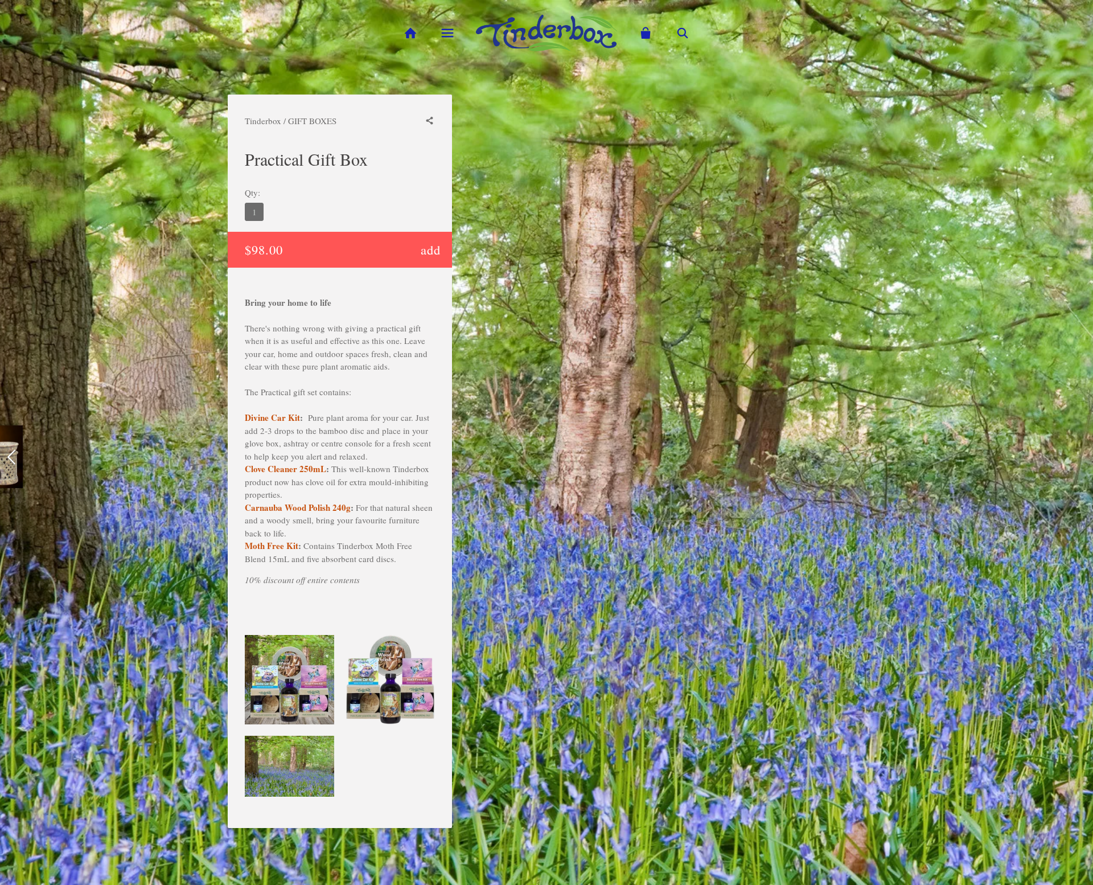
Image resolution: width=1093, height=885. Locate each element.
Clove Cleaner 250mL (285, 468)
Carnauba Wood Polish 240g (298, 507)
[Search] (683, 33)
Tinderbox (263, 120)
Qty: (252, 192)
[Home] (410, 33)
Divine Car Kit (272, 417)
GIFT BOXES (312, 120)
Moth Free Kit (271, 545)
